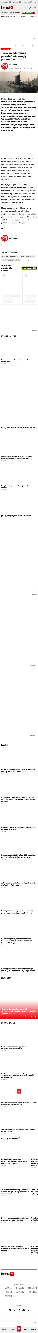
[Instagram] (28, 1310)
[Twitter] (14, 1310)
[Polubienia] (3, 1323)
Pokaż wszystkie (27, 260)
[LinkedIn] (19, 1310)
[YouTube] (23, 1310)
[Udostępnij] (35, 1323)
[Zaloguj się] (30, 7)
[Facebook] (10, 1310)
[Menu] (35, 7)
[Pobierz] (31, 68)
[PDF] (15, 245)
